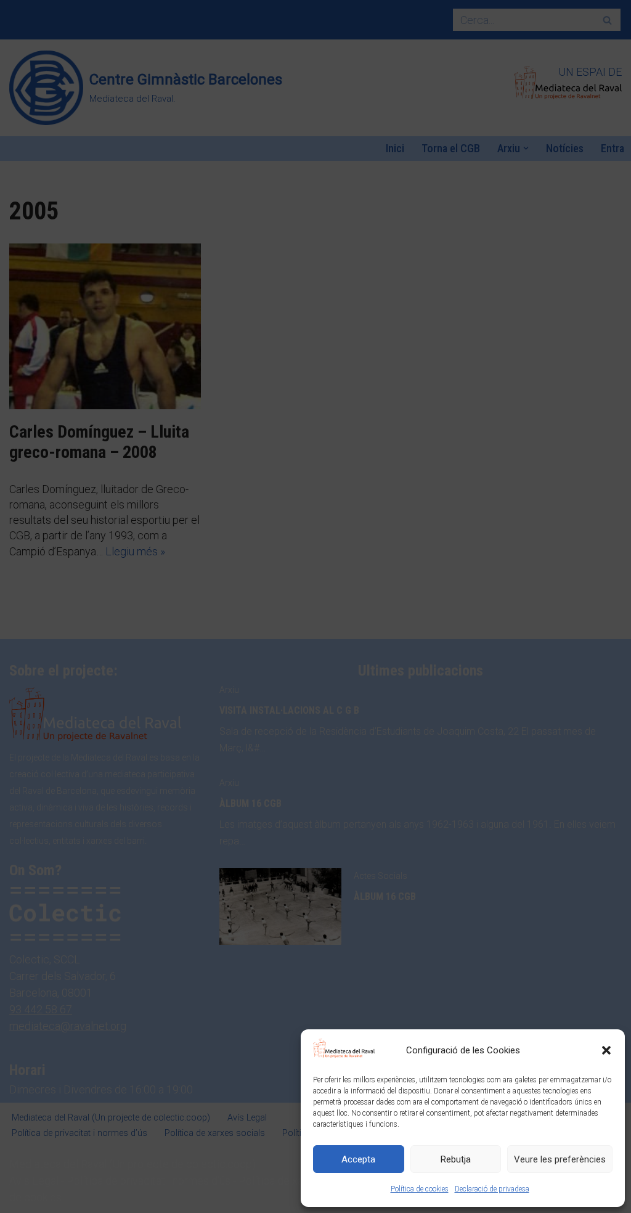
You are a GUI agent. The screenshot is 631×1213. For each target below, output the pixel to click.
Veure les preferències (560, 1159)
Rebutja (456, 1159)
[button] (606, 1050)
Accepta (358, 1159)
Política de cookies (420, 1189)
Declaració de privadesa (492, 1189)
